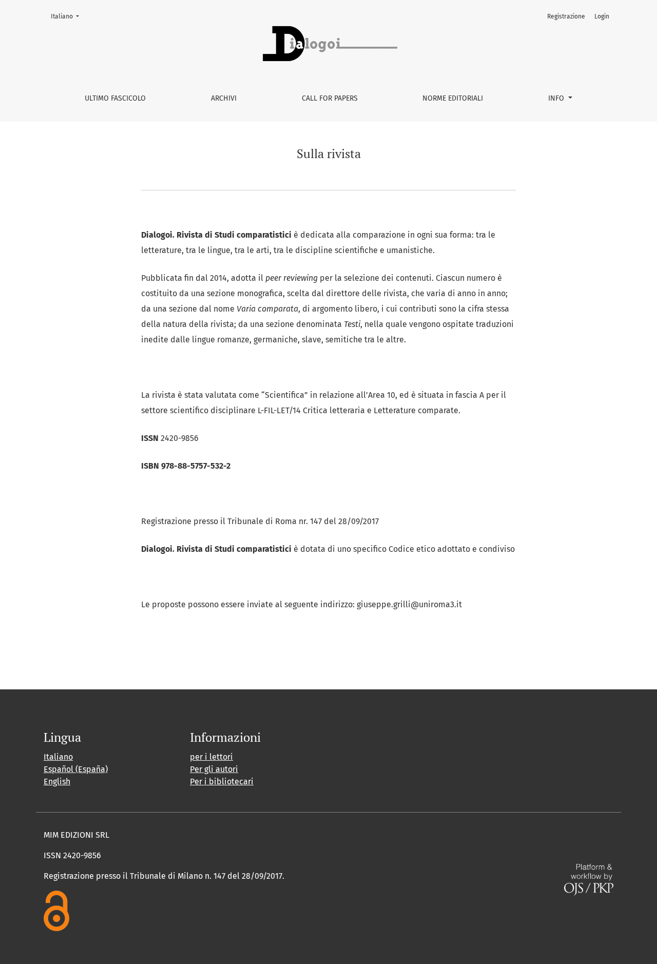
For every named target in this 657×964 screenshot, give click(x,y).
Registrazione (566, 16)
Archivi (224, 98)
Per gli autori (214, 769)
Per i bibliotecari (222, 781)
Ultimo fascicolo (115, 98)
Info (557, 98)
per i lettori (211, 757)
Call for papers (330, 98)
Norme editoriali (452, 98)
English (57, 781)
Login (601, 16)
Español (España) (76, 769)
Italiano (68, 16)
